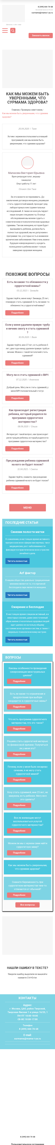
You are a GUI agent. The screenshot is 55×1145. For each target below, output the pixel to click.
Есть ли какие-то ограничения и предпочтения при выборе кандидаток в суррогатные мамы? (27, 697)
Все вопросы (27, 904)
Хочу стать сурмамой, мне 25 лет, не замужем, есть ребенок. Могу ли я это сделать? (27, 796)
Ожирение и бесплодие (27, 607)
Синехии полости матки (27, 532)
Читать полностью (17, 561)
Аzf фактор (27, 573)
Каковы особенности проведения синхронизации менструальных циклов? (27, 672)
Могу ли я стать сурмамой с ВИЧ (27, 374)
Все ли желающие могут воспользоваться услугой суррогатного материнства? (27, 821)
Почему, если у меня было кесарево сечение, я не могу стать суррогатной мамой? (28, 770)
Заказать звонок (40, 35)
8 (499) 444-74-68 (45, 7)
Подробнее (17, 312)
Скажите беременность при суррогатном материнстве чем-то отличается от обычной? (28, 886)
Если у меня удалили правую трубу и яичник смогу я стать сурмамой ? (27, 328)
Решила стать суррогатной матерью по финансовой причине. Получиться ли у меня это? (27, 745)
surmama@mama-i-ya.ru (42, 13)
